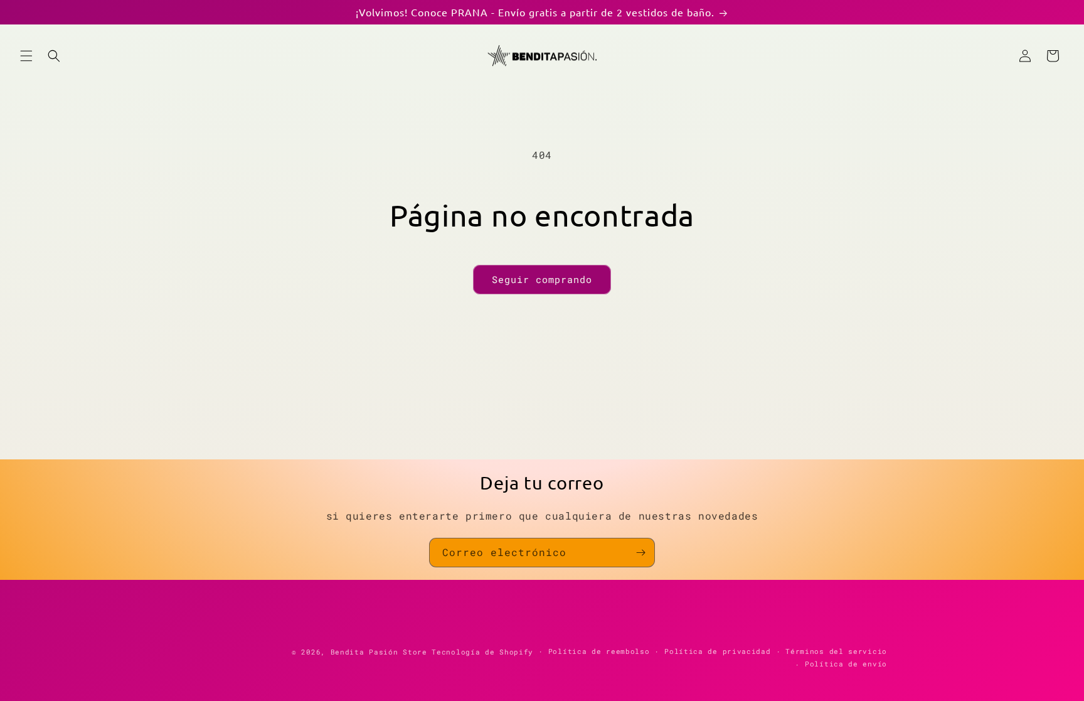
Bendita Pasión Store (379, 651)
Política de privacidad (717, 651)
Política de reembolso (599, 651)
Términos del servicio (836, 651)
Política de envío (846, 663)
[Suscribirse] (640, 552)
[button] (26, 56)
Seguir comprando (542, 279)
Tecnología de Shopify (482, 651)
